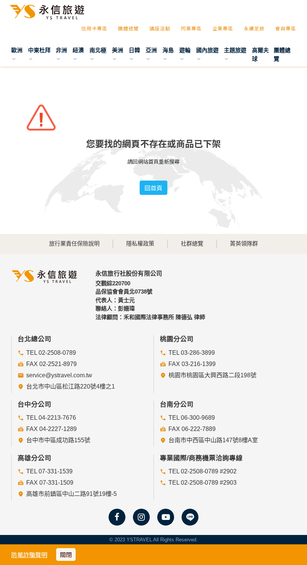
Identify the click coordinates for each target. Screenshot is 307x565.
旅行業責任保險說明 (74, 243)
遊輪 (185, 50)
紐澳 (78, 50)
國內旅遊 (207, 50)
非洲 (61, 50)
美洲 (117, 50)
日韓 (134, 50)
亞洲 (151, 50)
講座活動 (159, 28)
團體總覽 (128, 28)
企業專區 (222, 28)
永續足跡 (254, 28)
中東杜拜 (39, 50)
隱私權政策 (140, 243)
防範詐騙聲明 (29, 554)
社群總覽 (192, 243)
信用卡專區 (94, 28)
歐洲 (16, 50)
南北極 (97, 50)
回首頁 (153, 187)
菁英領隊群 (244, 243)
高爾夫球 (260, 54)
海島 (168, 50)
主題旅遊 (235, 50)
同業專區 (191, 28)
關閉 (66, 554)
